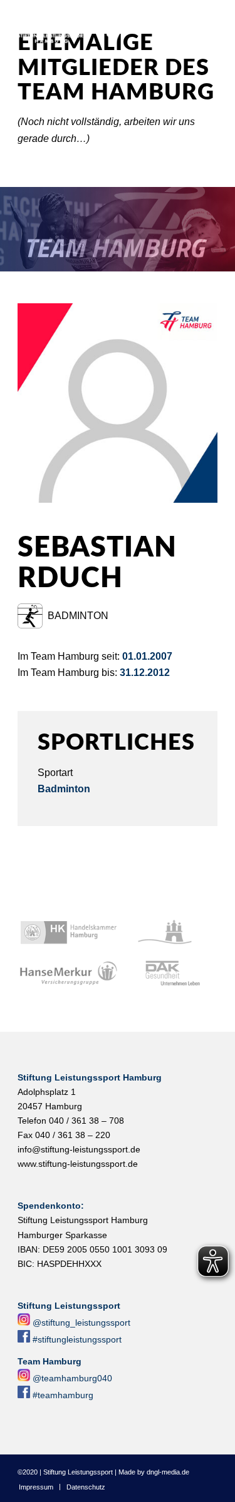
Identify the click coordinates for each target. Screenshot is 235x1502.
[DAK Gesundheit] (168, 973)
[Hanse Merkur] (68, 973)
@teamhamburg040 (72, 1378)
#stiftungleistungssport (77, 1339)
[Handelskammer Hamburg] (68, 933)
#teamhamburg (63, 1395)
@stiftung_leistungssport (81, 1323)
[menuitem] (218, 26)
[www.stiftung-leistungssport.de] (97, 26)
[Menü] (218, 26)
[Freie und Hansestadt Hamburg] (168, 933)
